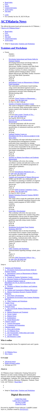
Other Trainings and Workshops (19, 248)
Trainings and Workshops (14, 48)
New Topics (8, 354)
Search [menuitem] (7, 6)
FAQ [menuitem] (6, 4)
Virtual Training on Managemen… (26, 98)
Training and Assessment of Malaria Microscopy (24, 177)
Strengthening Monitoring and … (25, 172)
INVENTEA (24, 409)
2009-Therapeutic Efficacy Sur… (25, 257)
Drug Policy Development (17, 211)
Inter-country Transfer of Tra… (24, 114)
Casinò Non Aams (20, 399)
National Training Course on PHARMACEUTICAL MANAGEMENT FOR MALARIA (24, 136)
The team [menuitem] (8, 11)
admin (13, 100)
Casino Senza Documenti (20, 401)
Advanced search (10, 361)
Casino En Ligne (20, 404)
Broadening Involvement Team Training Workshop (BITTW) (21, 228)
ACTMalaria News (13, 21)
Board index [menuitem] (9, 2)
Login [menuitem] (7, 15)
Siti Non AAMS (20, 402)
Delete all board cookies (12, 363)
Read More (18, 382)
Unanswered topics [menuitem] (11, 8)
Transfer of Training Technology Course (21, 104)
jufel (12, 116)
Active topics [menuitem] (9, 9)
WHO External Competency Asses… (26, 189)
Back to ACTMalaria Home (10, 28)
